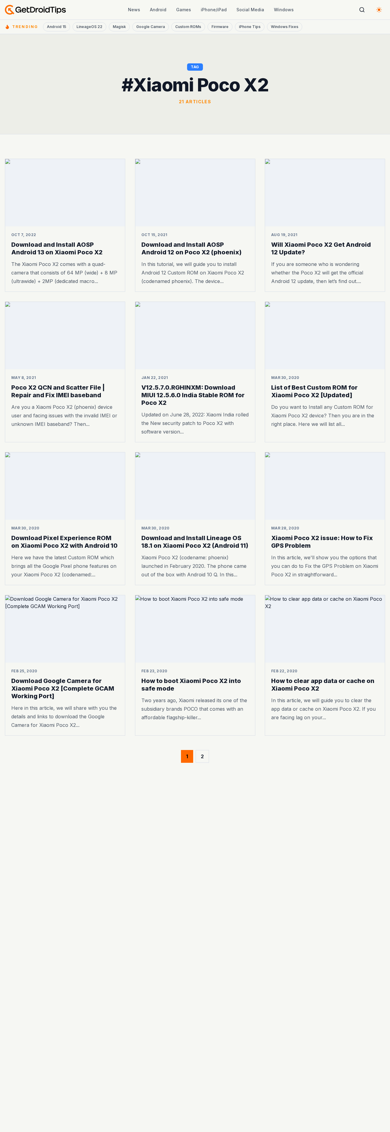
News (134, 9)
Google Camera (150, 26)
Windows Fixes (284, 26)
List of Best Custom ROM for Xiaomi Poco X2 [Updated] (314, 391)
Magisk (119, 26)
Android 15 (56, 26)
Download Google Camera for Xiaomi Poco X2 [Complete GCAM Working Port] (62, 688)
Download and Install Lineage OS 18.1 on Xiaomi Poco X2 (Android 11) (194, 541)
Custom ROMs (188, 26)
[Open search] (362, 10)
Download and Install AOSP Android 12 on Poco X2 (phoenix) (191, 248)
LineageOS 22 (89, 26)
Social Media (250, 9)
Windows (284, 9)
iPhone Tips (250, 26)
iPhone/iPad (214, 9)
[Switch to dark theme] (379, 10)
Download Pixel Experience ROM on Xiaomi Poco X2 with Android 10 (64, 541)
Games (183, 9)
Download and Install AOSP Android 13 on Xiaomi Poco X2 (57, 248)
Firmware (220, 26)
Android (158, 9)
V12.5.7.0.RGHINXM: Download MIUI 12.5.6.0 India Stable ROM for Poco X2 (193, 395)
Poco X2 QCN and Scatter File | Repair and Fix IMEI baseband (58, 391)
